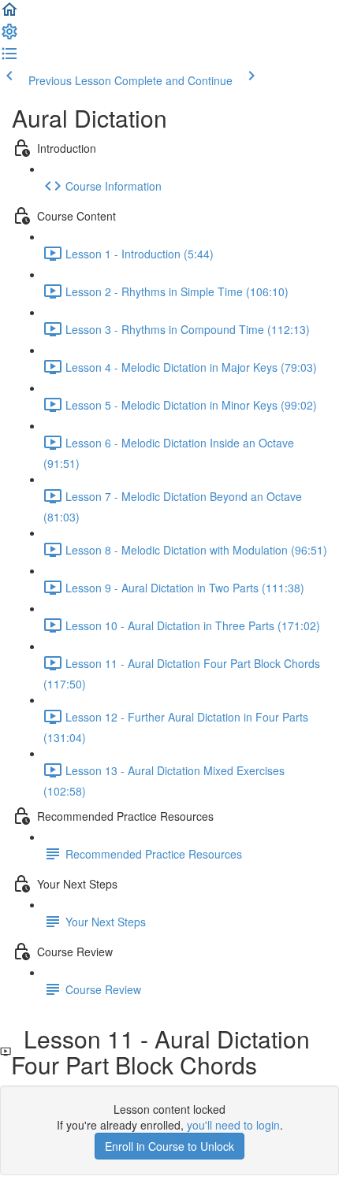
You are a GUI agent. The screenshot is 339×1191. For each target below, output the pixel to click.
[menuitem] (9, 36)
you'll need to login (233, 1125)
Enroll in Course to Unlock (169, 1146)
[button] (9, 14)
